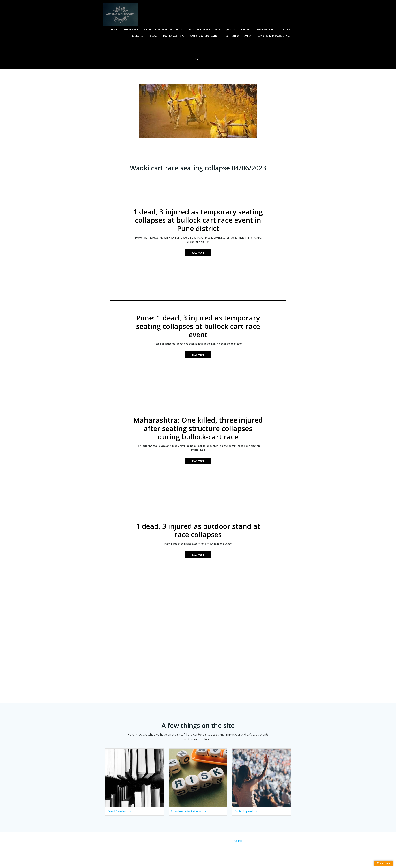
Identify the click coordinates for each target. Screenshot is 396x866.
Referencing (130, 29)
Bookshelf (137, 35)
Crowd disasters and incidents (163, 29)
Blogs (153, 35)
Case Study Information (204, 35)
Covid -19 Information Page (273, 35)
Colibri (238, 840)
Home (114, 29)
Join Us (230, 29)
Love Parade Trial (173, 35)
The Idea (246, 29)
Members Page (265, 29)
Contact (285, 29)
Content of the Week (238, 35)
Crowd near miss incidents (204, 29)
